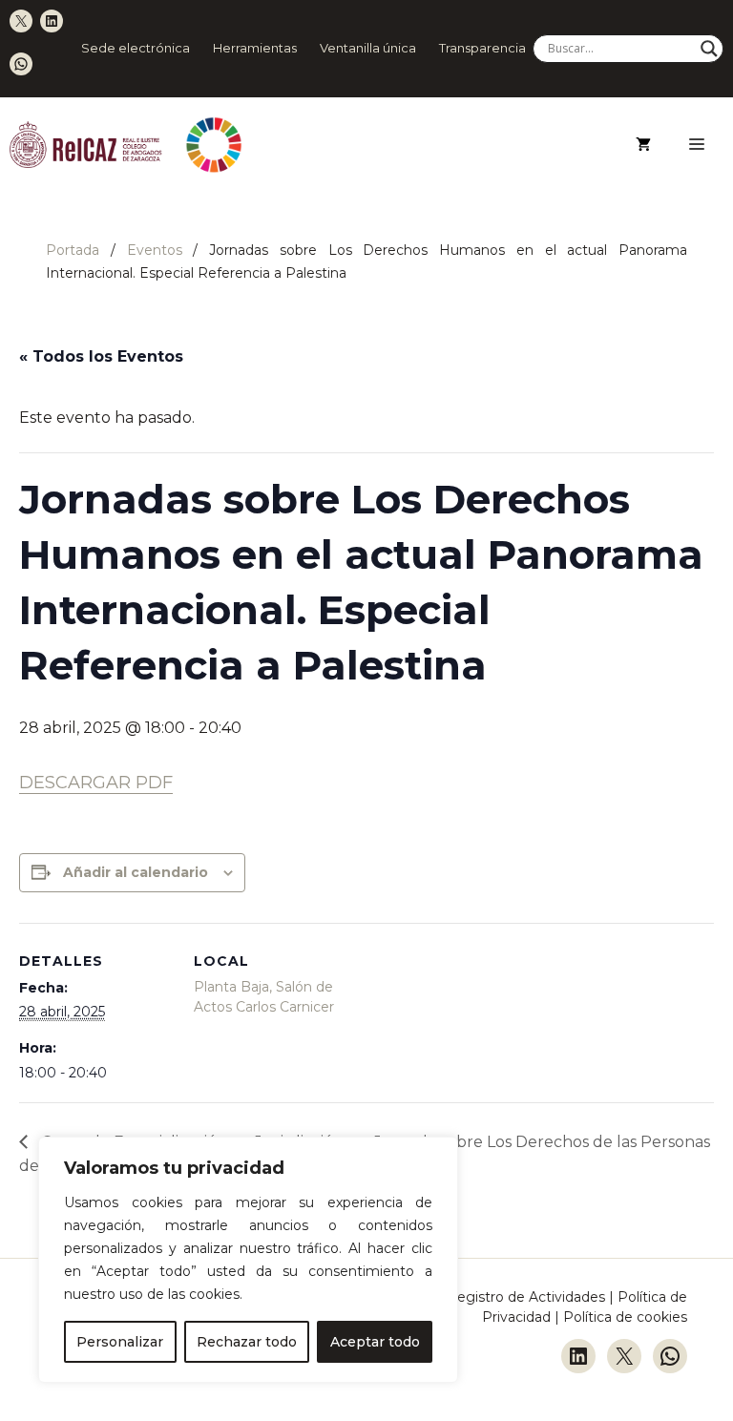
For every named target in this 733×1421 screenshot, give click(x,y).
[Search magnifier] (709, 48)
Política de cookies (625, 1317)
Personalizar (119, 1341)
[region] (248, 1260)
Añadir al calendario (135, 872)
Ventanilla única (368, 47)
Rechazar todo (247, 1341)
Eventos (154, 250)
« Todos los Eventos (101, 356)
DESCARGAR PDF (96, 782)
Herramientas (255, 47)
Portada (72, 250)
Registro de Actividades (526, 1297)
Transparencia (482, 47)
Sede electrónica (135, 47)
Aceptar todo (375, 1341)
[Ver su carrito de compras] (643, 145)
